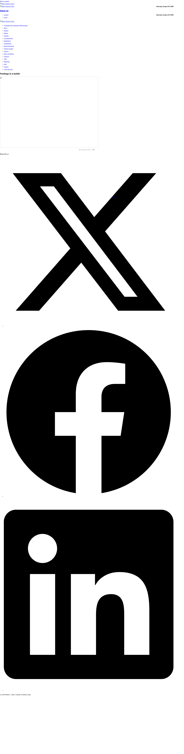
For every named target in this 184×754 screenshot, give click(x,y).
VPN (5, 59)
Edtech (6, 33)
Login (5, 17)
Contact (6, 15)
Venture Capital (8, 48)
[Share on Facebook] (88, 496)
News (5, 28)
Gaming (6, 36)
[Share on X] (88, 326)
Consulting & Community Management (16, 25)
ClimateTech (7, 43)
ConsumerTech (8, 38)
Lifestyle (6, 56)
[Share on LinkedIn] (88, 690)
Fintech (6, 30)
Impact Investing (9, 46)
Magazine (7, 61)
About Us (4, 11)
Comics (6, 51)
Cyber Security (8, 69)
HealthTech (7, 41)
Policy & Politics (9, 54)
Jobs (5, 64)
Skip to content (4, 1)
